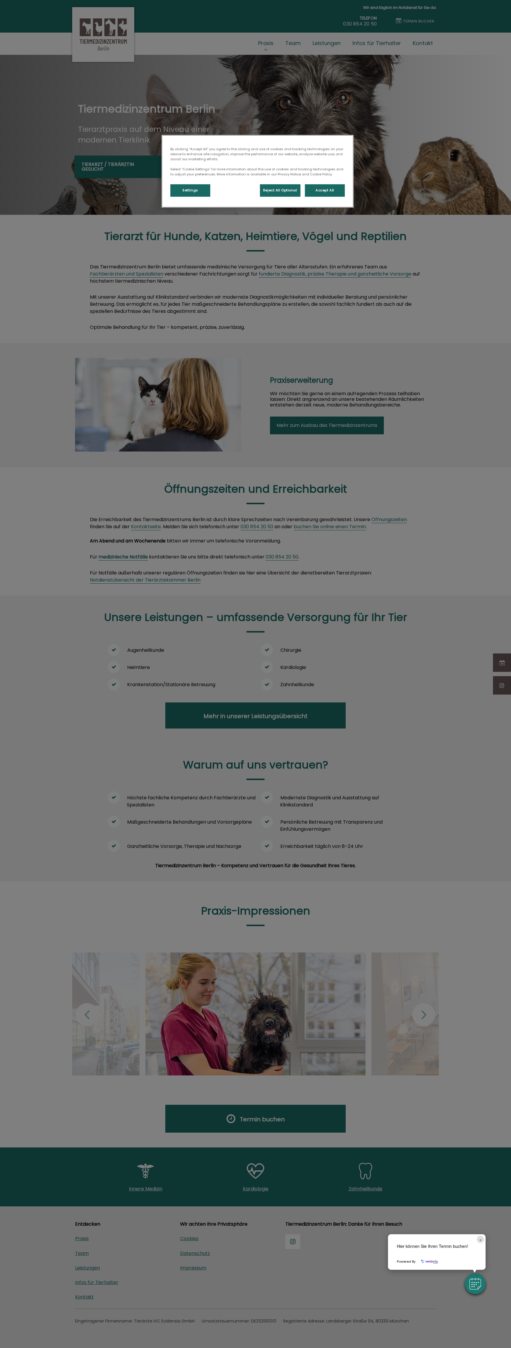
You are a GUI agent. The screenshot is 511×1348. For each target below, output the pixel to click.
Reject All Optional (280, 190)
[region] (257, 171)
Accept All (325, 190)
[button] (475, 1283)
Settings (190, 190)
